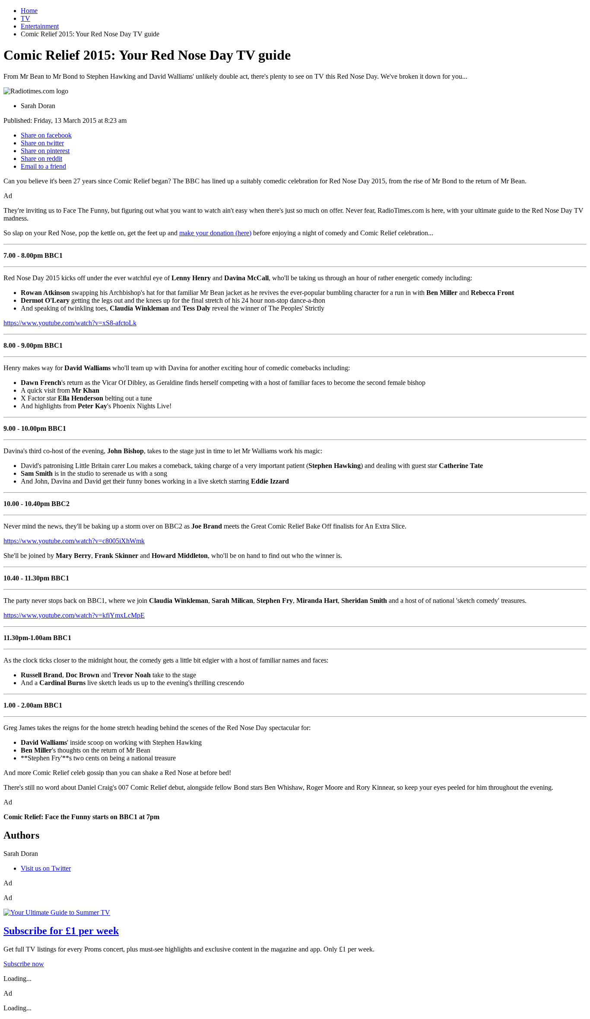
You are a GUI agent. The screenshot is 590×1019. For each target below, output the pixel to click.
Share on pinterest (45, 150)
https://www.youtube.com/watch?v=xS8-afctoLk (69, 323)
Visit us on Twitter (46, 868)
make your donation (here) (215, 233)
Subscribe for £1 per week (61, 930)
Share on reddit (41, 158)
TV (25, 18)
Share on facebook (46, 135)
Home (29, 10)
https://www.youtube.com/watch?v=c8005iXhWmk (74, 541)
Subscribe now (23, 964)
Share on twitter (42, 143)
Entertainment (40, 26)
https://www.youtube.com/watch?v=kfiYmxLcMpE (74, 615)
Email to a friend (43, 166)
